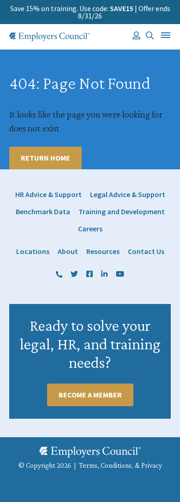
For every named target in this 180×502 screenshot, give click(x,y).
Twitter (74, 274)
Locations (32, 251)
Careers (90, 228)
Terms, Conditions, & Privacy (120, 465)
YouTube (120, 274)
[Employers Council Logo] (49, 36)
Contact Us (146, 251)
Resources (103, 251)
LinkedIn (104, 274)
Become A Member (90, 394)
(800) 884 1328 (59, 274)
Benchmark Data (43, 211)
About (68, 251)
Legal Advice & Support (127, 194)
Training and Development (121, 211)
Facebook (89, 274)
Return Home (45, 157)
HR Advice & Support (48, 194)
